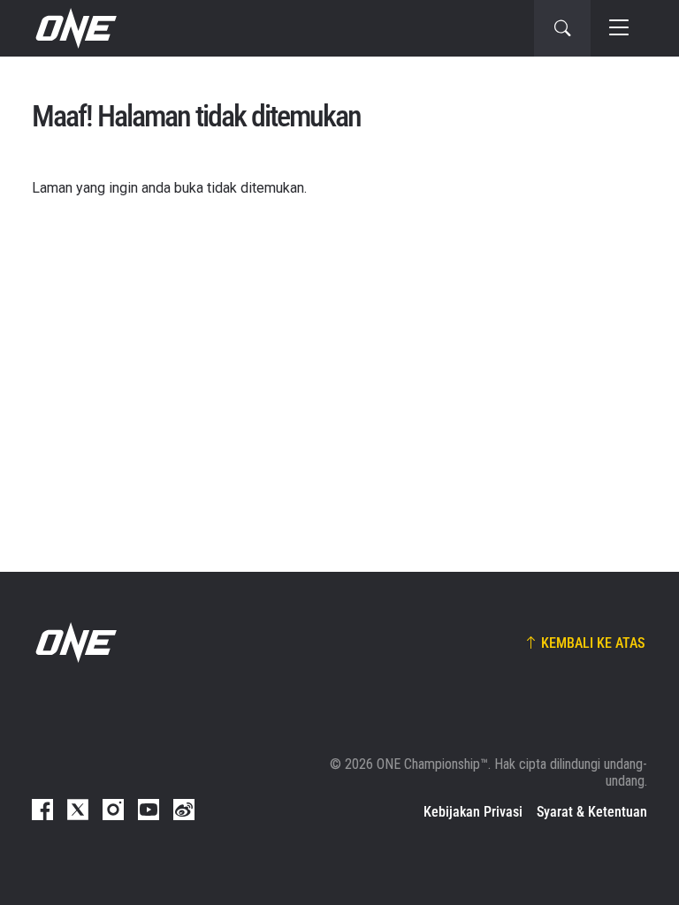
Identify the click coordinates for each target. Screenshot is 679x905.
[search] (562, 28)
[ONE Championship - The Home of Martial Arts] (74, 28)
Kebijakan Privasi (473, 811)
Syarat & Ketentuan (592, 811)
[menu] (619, 28)
